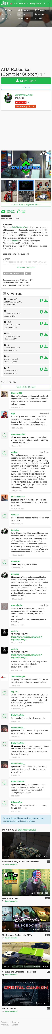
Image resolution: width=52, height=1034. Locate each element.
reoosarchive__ (18, 727)
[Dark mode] (44, 3)
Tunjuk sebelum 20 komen (26, 387)
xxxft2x (14, 631)
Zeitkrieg (15, 530)
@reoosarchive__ (19, 746)
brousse (15, 514)
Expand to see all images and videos (26, 204)
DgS (13, 413)
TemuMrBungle (18, 676)
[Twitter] (16, 98)
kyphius (14, 691)
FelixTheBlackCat (19, 227)
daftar (35, 818)
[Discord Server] (22, 98)
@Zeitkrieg (16, 564)
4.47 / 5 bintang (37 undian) (10, 218)
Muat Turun (27, 80)
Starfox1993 (16, 393)
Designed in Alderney (10, 1022)
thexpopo (15, 561)
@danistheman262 (19, 437)
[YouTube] (19, 98)
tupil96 (14, 452)
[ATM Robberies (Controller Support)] (26, 164)
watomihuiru (16, 605)
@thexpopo (16, 577)
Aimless (15, 240)
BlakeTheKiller (17, 715)
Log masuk (23, 818)
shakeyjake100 (18, 496)
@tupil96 (15, 499)
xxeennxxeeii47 (18, 434)
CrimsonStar (16, 802)
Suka (23, 212)
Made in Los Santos (9, 1024)
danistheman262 (24, 95)
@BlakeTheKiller (18, 730)
